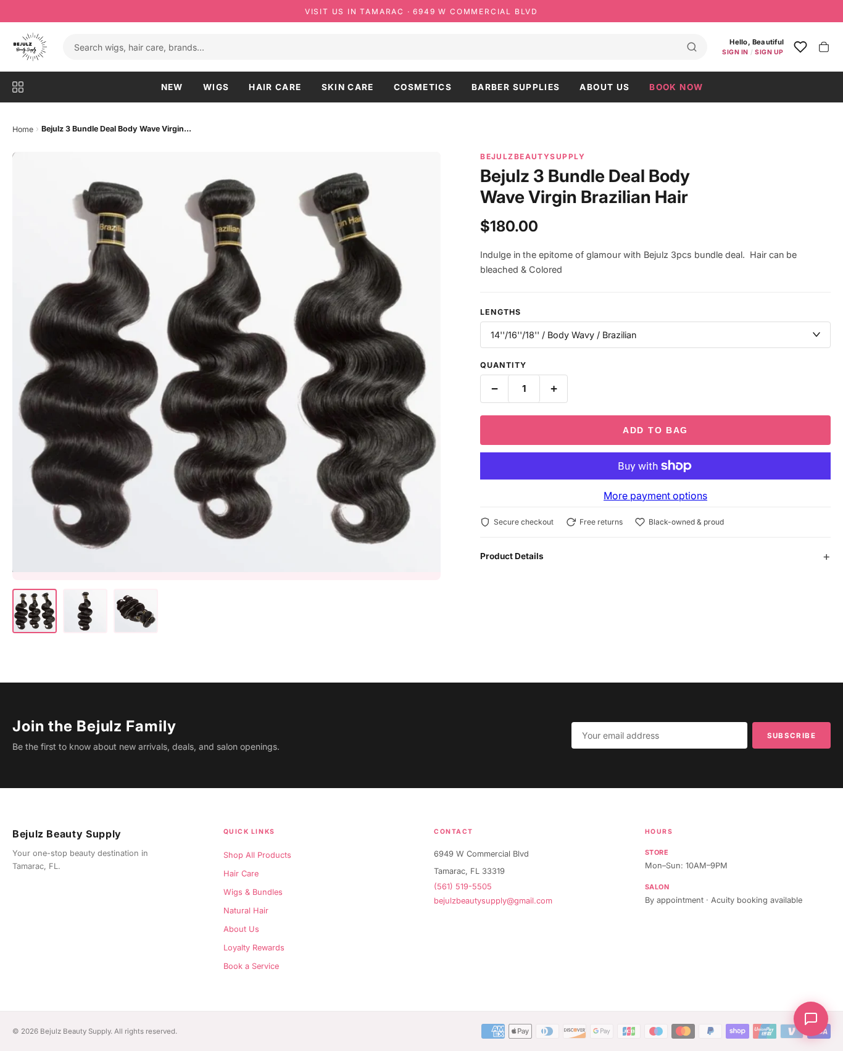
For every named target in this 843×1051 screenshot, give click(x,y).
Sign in (735, 52)
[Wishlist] (800, 47)
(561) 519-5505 (463, 886)
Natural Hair (245, 910)
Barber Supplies (515, 87)
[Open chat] (811, 1019)
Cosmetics (423, 87)
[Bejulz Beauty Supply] (30, 46)
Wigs (216, 87)
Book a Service (251, 966)
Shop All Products (257, 855)
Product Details (512, 556)
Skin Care (348, 87)
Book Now (676, 87)
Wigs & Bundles (253, 892)
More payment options (655, 495)
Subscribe (791, 735)
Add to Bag (655, 430)
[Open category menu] (22, 87)
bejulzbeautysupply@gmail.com (493, 900)
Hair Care (275, 87)
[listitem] (34, 611)
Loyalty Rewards (253, 947)
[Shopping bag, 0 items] (824, 47)
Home (22, 129)
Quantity (503, 365)
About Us (604, 87)
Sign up (769, 52)
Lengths (500, 312)
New (172, 87)
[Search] (691, 46)
